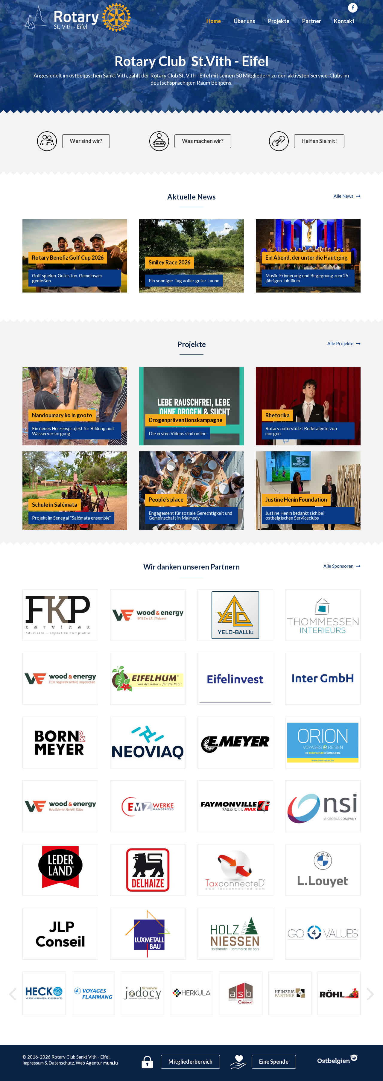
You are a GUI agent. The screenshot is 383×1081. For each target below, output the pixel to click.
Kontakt (344, 21)
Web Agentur (89, 1062)
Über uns (244, 21)
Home (213, 21)
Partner (311, 21)
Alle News (345, 196)
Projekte (278, 21)
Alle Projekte (341, 343)
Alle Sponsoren (339, 566)
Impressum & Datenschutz (48, 1062)
